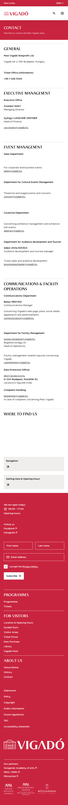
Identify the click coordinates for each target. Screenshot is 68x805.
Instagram (11, 532)
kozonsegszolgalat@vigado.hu (20, 264)
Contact (8, 677)
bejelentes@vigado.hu (16, 396)
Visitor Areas (11, 632)
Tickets (8, 606)
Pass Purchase (11, 641)
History (8, 672)
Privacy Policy (30, 566)
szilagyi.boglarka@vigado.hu (19, 339)
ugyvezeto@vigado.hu (16, 127)
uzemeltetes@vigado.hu (17, 362)
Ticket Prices (11, 637)
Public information (14, 708)
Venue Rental (11, 667)
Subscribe (13, 576)
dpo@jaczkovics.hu (14, 376)
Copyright (9, 702)
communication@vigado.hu (19, 318)
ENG (60, 3)
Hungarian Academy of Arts (20, 768)
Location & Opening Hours (18, 622)
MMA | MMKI (12, 772)
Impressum (10, 690)
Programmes (11, 601)
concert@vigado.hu (14, 196)
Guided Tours (11, 627)
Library (8, 646)
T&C (6, 720)
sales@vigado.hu (13, 171)
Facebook (10, 528)
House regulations (14, 714)
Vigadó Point (11, 651)
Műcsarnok (11, 776)
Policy (7, 696)
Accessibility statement (17, 726)
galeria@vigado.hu (14, 231)
